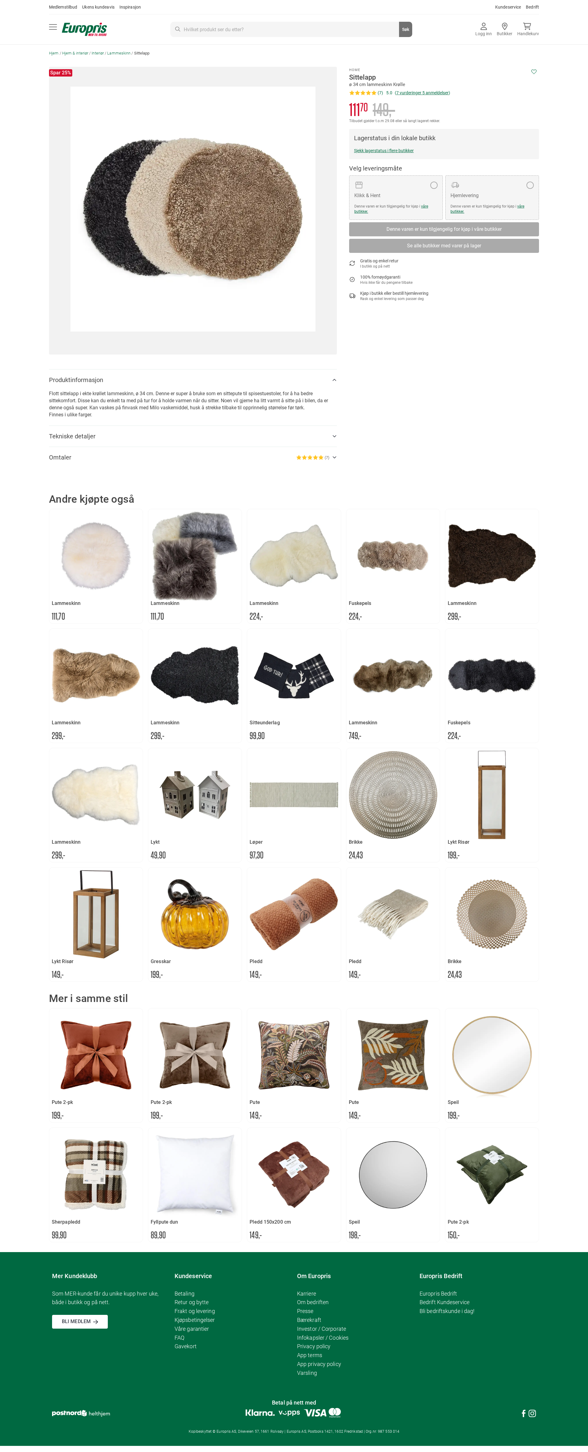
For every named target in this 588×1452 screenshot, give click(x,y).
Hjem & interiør (75, 53)
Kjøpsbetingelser (195, 1320)
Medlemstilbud (63, 7)
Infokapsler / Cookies (323, 1337)
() (422, 93)
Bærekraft (309, 1320)
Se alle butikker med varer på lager (444, 246)
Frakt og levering (195, 1311)
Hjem (53, 53)
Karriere (306, 1293)
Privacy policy (313, 1346)
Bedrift (532, 7)
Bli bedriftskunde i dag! (447, 1311)
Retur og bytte (192, 1302)
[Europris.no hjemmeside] (84, 29)
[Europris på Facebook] (524, 1414)
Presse (305, 1311)
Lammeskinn (118, 53)
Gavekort (186, 1346)
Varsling (307, 1373)
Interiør (98, 53)
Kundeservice (508, 7)
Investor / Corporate (321, 1329)
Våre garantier (192, 1329)
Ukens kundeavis (98, 7)
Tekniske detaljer (72, 436)
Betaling (184, 1293)
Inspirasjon (130, 7)
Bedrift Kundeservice (444, 1302)
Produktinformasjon (76, 380)
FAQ (179, 1337)
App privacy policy (319, 1364)
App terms (309, 1355)
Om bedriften (313, 1302)
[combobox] (291, 29)
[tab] (193, 380)
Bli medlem (76, 1321)
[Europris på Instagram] (532, 1414)
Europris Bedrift (438, 1293)
